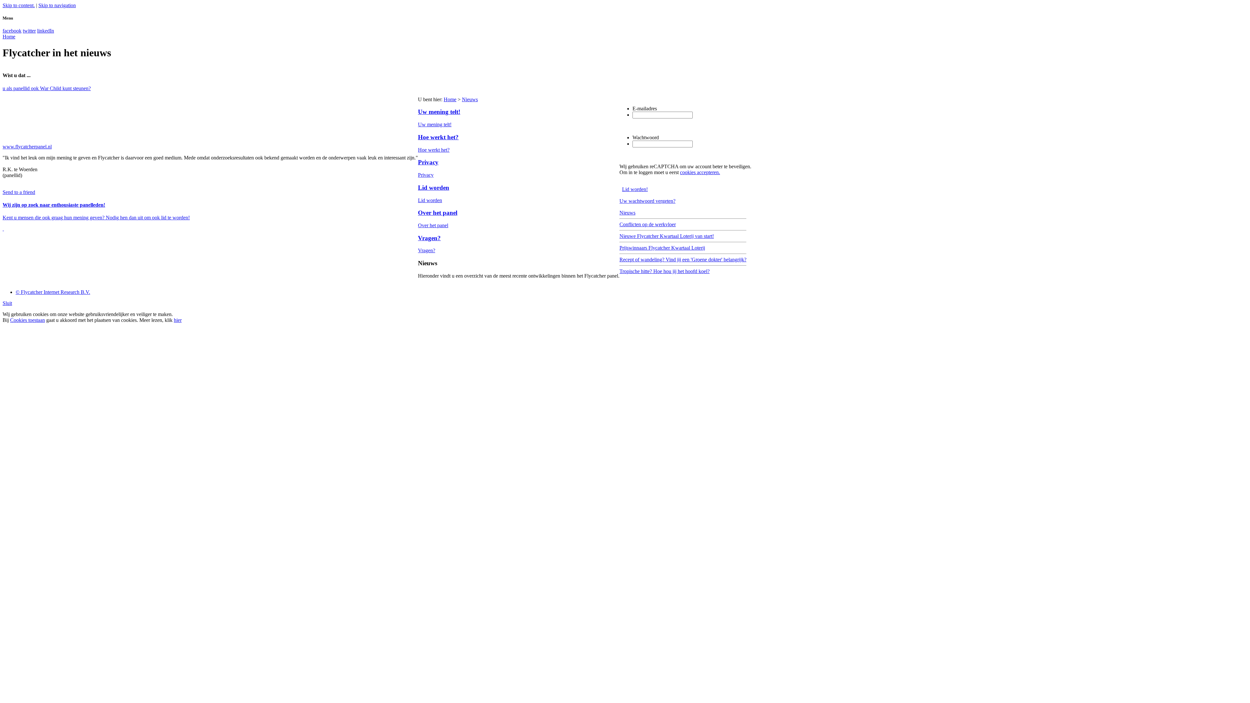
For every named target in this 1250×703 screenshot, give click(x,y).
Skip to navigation (57, 5)
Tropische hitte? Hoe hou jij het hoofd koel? (664, 271)
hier (178, 320)
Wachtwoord (645, 137)
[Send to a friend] (3, 228)
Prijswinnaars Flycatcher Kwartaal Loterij (662, 248)
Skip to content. (19, 5)
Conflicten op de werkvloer (647, 224)
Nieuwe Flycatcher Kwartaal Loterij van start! (666, 236)
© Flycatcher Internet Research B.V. (53, 292)
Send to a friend (19, 192)
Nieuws (470, 99)
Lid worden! (635, 189)
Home (450, 99)
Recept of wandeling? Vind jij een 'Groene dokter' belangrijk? (682, 259)
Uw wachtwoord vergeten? (647, 201)
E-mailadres (644, 108)
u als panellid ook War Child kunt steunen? (47, 88)
